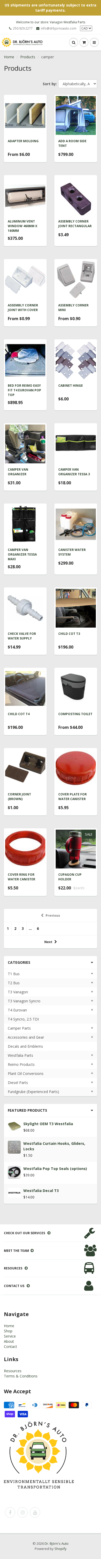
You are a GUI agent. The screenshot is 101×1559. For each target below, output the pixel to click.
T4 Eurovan (17, 1010)
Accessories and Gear (26, 1037)
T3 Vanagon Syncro (24, 1000)
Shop (8, 1330)
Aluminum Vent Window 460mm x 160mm (22, 226)
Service (10, 1336)
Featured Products (27, 1110)
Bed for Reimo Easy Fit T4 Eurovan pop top (24, 390)
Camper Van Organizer (18, 471)
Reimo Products (21, 1064)
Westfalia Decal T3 (41, 1190)
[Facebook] (10, 1512)
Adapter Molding (23, 141)
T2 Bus (14, 982)
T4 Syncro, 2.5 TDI (23, 1019)
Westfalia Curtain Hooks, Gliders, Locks (54, 1146)
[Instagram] (22, 1512)
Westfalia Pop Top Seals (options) (55, 1168)
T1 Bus (14, 973)
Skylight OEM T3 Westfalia (48, 1123)
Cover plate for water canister (72, 796)
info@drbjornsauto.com (58, 28)
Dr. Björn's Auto (57, 1543)
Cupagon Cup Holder (70, 876)
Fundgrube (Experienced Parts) (33, 1091)
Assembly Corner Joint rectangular (75, 223)
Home (9, 56)
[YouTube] (35, 1512)
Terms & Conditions (21, 1376)
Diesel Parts (18, 1082)
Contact (10, 1346)
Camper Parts (19, 1028)
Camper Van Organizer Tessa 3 (74, 471)
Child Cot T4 (19, 714)
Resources (12, 1370)
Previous (53, 915)
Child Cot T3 (69, 633)
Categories (19, 962)
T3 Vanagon (18, 991)
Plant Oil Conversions (26, 1073)
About (9, 1341)
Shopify (60, 1548)
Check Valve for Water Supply (22, 636)
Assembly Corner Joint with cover (23, 307)
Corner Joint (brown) (19, 796)
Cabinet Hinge (70, 385)
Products (27, 56)
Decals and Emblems (25, 1046)
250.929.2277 (23, 28)
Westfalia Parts (20, 1055)
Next (48, 942)
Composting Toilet (75, 714)
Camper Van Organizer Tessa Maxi (22, 554)
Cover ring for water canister (21, 876)
